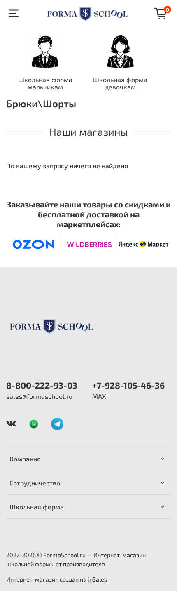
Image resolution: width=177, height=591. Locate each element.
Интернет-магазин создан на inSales (56, 579)
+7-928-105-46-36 (128, 385)
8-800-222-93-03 (41, 385)
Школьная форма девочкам (120, 83)
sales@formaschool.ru (39, 396)
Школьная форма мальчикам (45, 83)
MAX (99, 396)
